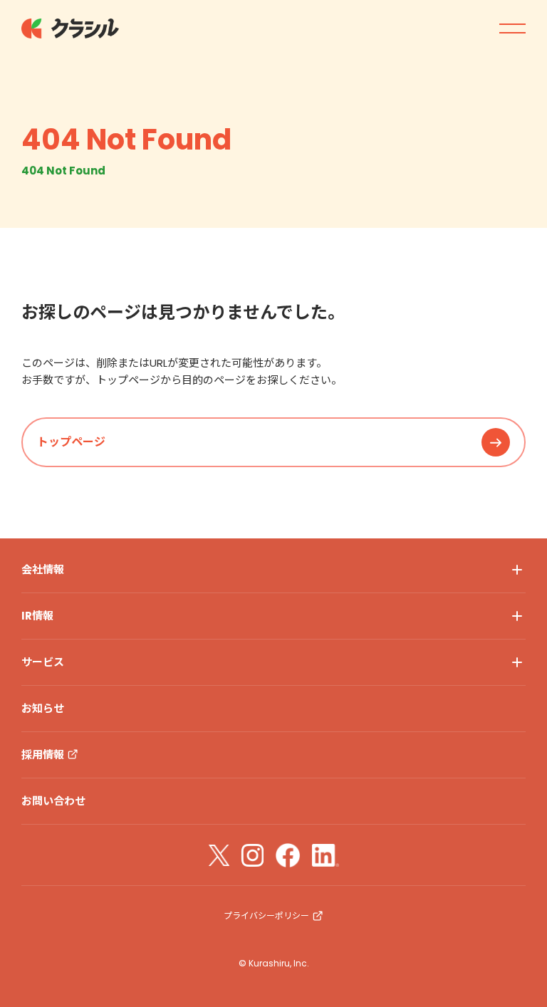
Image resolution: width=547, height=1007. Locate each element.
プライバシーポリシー (266, 915)
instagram (252, 855)
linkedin (325, 855)
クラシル (71, 28)
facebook (288, 855)
